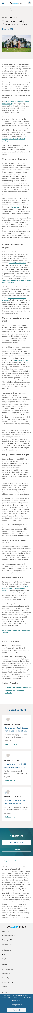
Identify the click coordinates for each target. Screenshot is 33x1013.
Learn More (16, 1000)
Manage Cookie (16, 1005)
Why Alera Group (7, 969)
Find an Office (15, 842)
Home (3, 8)
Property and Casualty (9, 940)
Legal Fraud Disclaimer (12, 861)
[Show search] (29, 2)
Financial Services (7, 944)
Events (4, 954)
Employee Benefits (8, 935)
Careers (4, 986)
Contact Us (15, 849)
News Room (6, 973)
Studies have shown (20, 360)
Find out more (9, 744)
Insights (9, 8)
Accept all (16, 1010)
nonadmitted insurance (17, 263)
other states (14, 207)
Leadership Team (7, 978)
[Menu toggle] (4, 3)
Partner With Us (7, 982)
